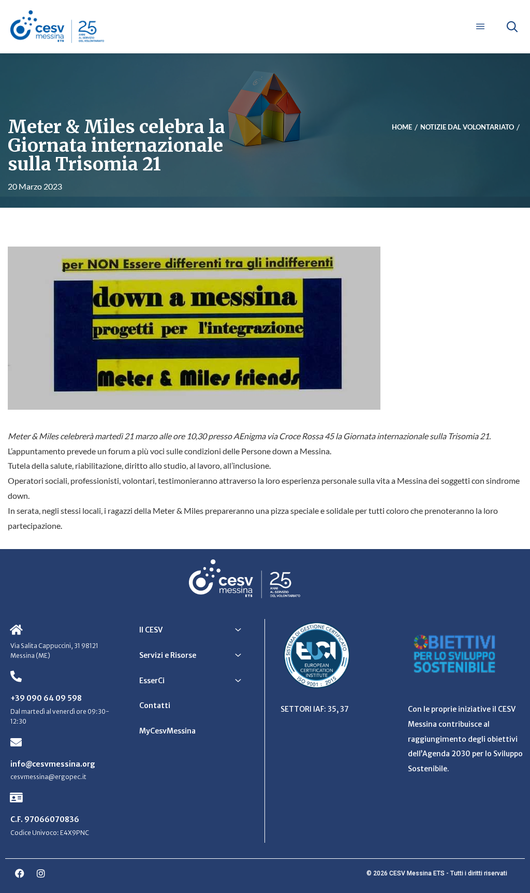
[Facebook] (19, 873)
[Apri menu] (480, 26)
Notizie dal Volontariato (467, 127)
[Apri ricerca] (512, 26)
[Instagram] (41, 873)
